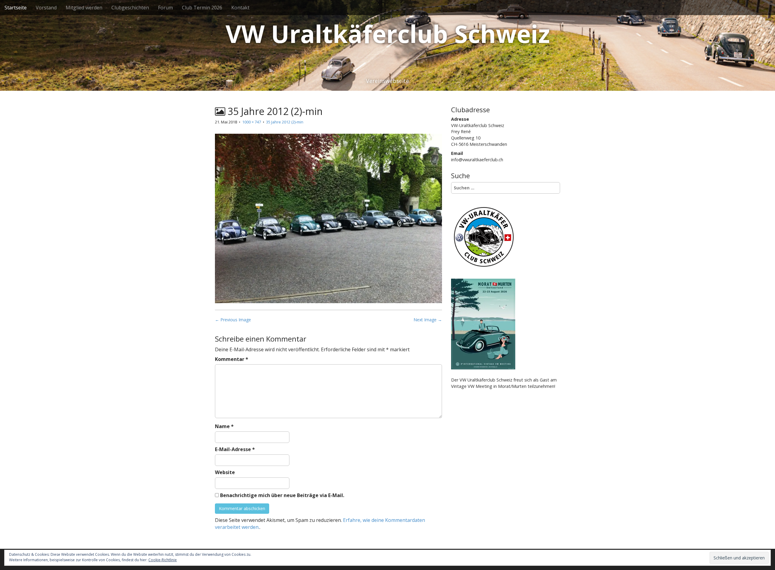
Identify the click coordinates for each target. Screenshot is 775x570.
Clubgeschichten (130, 7)
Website (225, 472)
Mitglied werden (84, 7)
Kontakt (240, 7)
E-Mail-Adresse (235, 449)
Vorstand (46, 7)
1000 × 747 (251, 122)
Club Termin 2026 (202, 7)
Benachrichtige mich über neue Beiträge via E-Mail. (282, 495)
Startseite (16, 7)
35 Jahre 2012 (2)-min (284, 122)
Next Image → (428, 320)
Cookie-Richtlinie (162, 559)
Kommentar (231, 359)
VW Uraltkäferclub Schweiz (388, 33)
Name (224, 426)
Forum (165, 7)
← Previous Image (233, 320)
